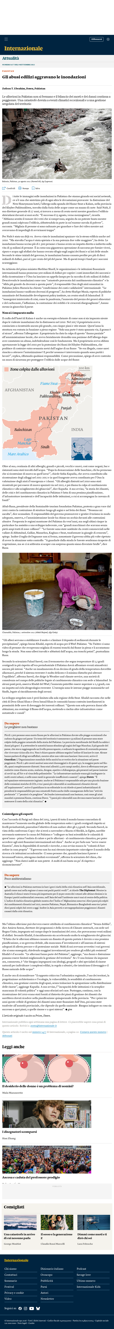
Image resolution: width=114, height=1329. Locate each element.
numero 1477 (39, 1032)
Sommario (10, 1281)
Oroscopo (46, 1275)
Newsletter (47, 1299)
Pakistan (8, 71)
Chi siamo (10, 1269)
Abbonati (7, 1036)
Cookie (31, 1323)
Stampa (26, 188)
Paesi (44, 1287)
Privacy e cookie (14, 1293)
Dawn (29, 88)
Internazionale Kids (88, 1287)
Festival (9, 1287)
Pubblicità (47, 1281)
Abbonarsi (96, 39)
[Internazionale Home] (17, 1260)
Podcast (81, 1269)
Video (8, 1299)
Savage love (84, 1275)
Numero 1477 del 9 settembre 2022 (18, 65)
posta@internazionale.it (44, 1026)
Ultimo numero (86, 1281)
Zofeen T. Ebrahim (13, 88)
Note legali (22, 1323)
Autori (44, 1293)
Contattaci (10, 1275)
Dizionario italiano (52, 1269)
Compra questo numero (93, 1032)
